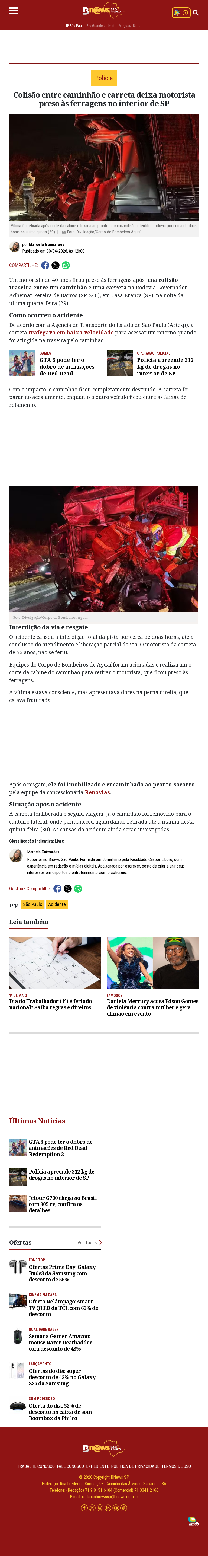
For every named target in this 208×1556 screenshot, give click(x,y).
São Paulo (32, 904)
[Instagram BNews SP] (101, 1508)
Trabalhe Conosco (36, 1466)
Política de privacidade (135, 1466)
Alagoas (125, 25)
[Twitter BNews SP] (93, 1508)
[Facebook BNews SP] (85, 1508)
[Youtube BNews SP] (116, 1508)
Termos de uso (176, 1466)
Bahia (137, 25)
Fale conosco (70, 1466)
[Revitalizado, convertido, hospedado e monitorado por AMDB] (193, 1520)
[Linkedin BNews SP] (108, 1508)
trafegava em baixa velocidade (71, 332)
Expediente (97, 1466)
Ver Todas (87, 1242)
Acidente (57, 904)
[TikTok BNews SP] (123, 1508)
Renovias (97, 792)
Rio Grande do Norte (101, 25)
